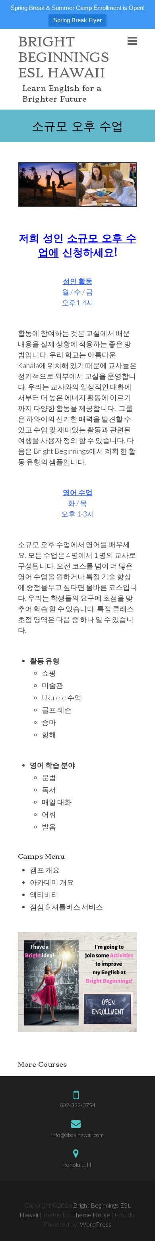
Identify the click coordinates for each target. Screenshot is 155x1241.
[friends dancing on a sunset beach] (48, 184)
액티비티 (44, 894)
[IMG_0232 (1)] (107, 184)
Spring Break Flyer (77, 20)
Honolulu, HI (77, 1164)
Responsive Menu (132, 41)
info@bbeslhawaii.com (77, 1134)
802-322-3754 (77, 1105)
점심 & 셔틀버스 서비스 (66, 906)
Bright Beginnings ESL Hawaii (63, 57)
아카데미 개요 (52, 882)
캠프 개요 (45, 869)
